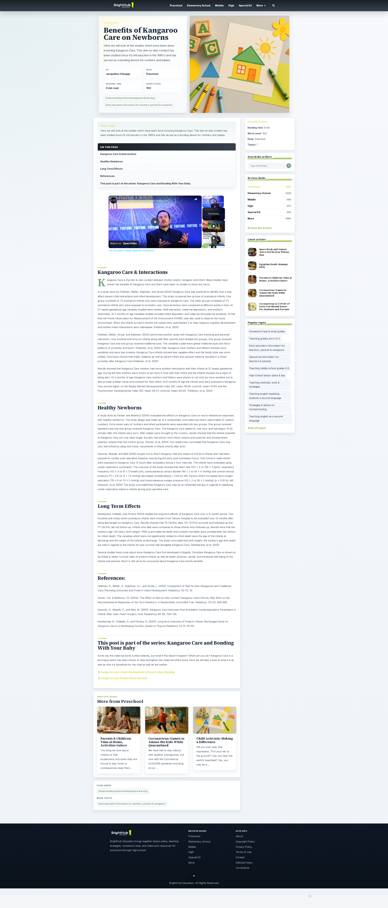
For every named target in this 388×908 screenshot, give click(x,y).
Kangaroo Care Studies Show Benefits (124, 678)
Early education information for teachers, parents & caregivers (139, 105)
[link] (113, 200)
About (239, 836)
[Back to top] (194, 875)
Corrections (242, 867)
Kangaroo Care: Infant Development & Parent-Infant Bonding (138, 672)
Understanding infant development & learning (130, 98)
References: (107, 176)
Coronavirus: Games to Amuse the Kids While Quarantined (166, 741)
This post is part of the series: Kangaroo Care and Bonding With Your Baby (145, 183)
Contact (240, 857)
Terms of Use (243, 852)
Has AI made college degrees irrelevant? (144, 200)
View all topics (257, 427)
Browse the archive (260, 227)
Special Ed (245, 5)
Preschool (176, 5)
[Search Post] (288, 165)
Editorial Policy (244, 862)
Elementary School (199, 5)
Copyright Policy (245, 841)
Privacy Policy (244, 846)
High (231, 5)
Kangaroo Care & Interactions (118, 154)
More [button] (259, 5)
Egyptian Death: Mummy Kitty (273, 266)
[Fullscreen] (222, 206)
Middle (219, 5)
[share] (195, 199)
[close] (310, 896)
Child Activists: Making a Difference (214, 740)
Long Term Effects (111, 168)
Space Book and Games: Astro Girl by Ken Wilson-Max (274, 252)
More (269, 218)
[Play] (204, 206)
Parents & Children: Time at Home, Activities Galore (115, 741)
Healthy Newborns (111, 161)
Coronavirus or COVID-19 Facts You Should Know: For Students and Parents (274, 306)
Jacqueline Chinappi (118, 74)
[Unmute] (208, 206)
